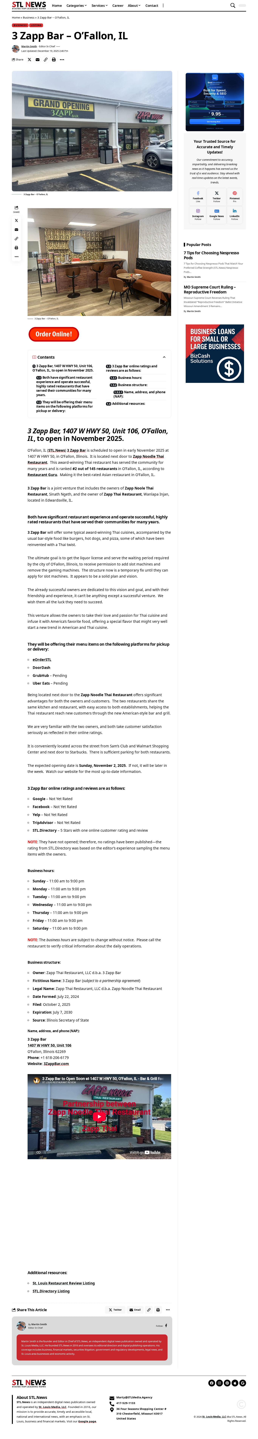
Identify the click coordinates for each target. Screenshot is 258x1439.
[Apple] (235, 1383)
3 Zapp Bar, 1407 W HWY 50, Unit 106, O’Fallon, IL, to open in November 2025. (62, 368)
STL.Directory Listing (51, 1291)
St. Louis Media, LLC (52, 1407)
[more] (163, 5)
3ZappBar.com (56, 1063)
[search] (233, 5)
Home (16, 17)
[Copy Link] (45, 59)
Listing (36, 25)
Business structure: (132, 385)
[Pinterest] (235, 197)
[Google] (242, 1383)
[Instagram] (198, 215)
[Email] (37, 59)
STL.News (56, 450)
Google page (87, 1421)
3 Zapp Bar (76, 450)
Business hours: (130, 377)
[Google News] (216, 215)
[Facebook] (166, 1326)
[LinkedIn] (235, 215)
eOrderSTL (42, 659)
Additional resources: (128, 403)
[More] (62, 59)
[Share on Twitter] (29, 59)
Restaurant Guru (42, 474)
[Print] (54, 59)
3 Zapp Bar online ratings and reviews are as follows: (131, 368)
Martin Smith (29, 46)
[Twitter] (216, 197)
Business (28, 17)
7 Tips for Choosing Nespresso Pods (211, 255)
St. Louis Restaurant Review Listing (64, 1283)
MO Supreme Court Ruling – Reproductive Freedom (210, 289)
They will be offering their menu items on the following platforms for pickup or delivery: (64, 406)
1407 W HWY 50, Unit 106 (49, 1045)
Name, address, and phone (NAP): (139, 394)
